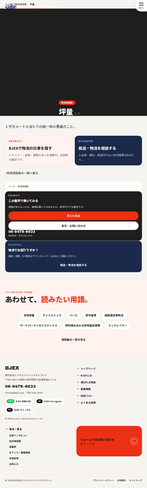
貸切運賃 (91, 315)
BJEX (12, 368)
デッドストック (52, 315)
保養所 (10, 446)
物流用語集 (67, 102)
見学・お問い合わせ (73, 226)
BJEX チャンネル (19, 409)
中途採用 (11, 458)
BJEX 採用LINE (19, 401)
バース (73, 315)
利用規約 (121, 480)
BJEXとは (84, 375)
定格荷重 (29, 315)
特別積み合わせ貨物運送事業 (82, 325)
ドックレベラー (117, 325)
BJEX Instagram (50, 401)
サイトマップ (135, 480)
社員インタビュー (16, 435)
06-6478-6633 (20, 386)
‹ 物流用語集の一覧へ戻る (21, 173)
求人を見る (73, 215)
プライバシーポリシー (103, 480)
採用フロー (84, 396)
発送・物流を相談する (73, 265)
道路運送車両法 (114, 315)
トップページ (86, 368)
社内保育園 (13, 441)
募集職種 (83, 389)
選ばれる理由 (86, 382)
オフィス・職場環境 (17, 452)
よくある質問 (86, 402)
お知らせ (11, 464)
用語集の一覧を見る (73, 339)
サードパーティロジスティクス (38, 325)
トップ (11, 186)
